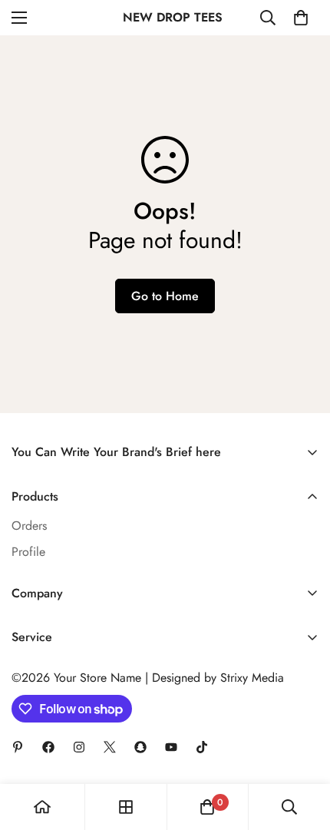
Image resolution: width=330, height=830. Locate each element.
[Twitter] (110, 747)
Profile (28, 551)
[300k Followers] (48, 747)
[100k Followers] (79, 747)
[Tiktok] (202, 747)
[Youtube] (171, 747)
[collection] (126, 807)
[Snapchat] (140, 747)
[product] (42, 807)
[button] (300, 17)
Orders (29, 525)
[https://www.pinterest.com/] (18, 747)
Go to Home (165, 296)
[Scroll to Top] (302, 748)
